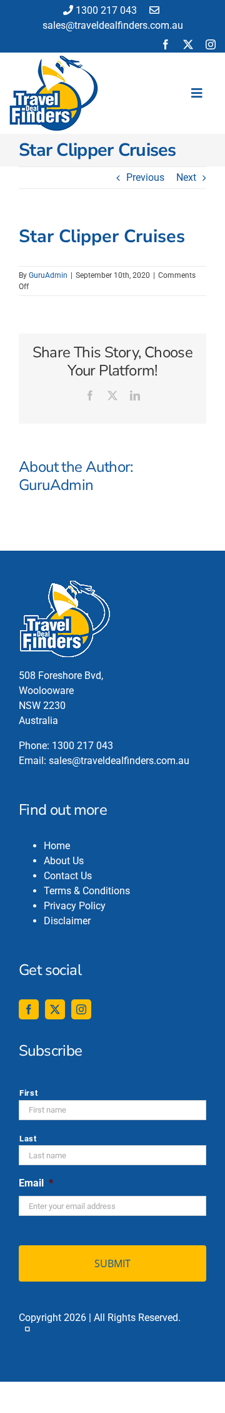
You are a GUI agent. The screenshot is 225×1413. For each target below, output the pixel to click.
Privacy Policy (75, 906)
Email (36, 1183)
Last (28, 1138)
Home (57, 846)
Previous (145, 177)
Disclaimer (67, 921)
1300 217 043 (106, 10)
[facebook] (166, 44)
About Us (64, 861)
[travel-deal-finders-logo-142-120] (53, 60)
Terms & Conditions (87, 891)
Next (186, 177)
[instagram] (211, 44)
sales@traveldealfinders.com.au (119, 761)
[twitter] (188, 44)
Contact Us (68, 876)
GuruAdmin (48, 275)
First (28, 1093)
